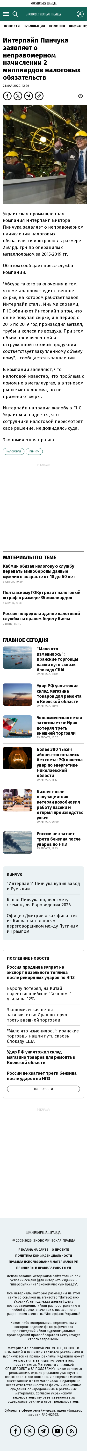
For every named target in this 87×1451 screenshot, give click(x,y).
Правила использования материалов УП (43, 1261)
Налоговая (14, 451)
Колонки (57, 26)
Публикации (34, 26)
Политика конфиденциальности (43, 1255)
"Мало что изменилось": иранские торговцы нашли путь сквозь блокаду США (57, 659)
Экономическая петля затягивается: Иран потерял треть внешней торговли (59, 725)
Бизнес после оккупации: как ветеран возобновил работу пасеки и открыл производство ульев (60, 804)
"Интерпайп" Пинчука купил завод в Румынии (43, 886)
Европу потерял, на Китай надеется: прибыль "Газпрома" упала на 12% (39, 993)
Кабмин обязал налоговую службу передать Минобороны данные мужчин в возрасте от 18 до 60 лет (39, 571)
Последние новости (28, 958)
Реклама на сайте (33, 1249)
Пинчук (34, 451)
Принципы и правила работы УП (43, 1268)
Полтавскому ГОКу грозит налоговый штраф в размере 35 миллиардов (41, 595)
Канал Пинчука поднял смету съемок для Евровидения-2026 (39, 902)
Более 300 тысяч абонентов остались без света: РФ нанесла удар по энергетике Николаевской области (60, 762)
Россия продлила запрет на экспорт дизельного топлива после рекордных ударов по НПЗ (41, 972)
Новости (12, 26)
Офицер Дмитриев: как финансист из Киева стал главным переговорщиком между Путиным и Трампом (43, 923)
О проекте (60, 1249)
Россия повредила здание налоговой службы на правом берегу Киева (41, 616)
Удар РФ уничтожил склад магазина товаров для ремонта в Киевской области (59, 693)
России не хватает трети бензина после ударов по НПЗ (58, 839)
